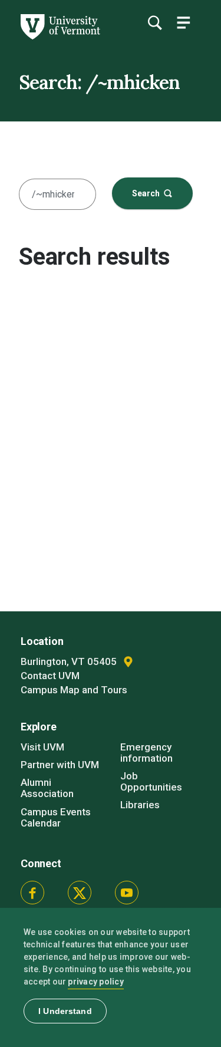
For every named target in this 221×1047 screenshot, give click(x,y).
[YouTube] (126, 892)
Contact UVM (50, 675)
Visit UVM (42, 747)
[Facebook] (32, 892)
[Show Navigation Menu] (183, 22)
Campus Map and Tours (74, 690)
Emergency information (146, 752)
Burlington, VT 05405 (70, 661)
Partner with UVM (60, 765)
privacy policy (96, 981)
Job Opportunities (151, 781)
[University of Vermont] (59, 36)
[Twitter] (79, 892)
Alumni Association (47, 787)
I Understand (65, 1011)
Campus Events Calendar (56, 817)
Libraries (140, 805)
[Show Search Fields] (154, 22)
